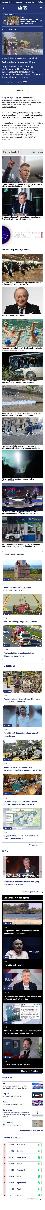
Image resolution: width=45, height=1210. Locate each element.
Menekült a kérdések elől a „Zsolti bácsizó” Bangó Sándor (21, 734)
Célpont (6, 1094)
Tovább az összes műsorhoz (29, 1131)
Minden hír (33, 845)
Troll (19, 1189)
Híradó (5, 584)
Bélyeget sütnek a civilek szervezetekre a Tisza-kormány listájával (20, 837)
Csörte (5, 1102)
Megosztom (21, 90)
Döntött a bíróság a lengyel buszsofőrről (20, 622)
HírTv (3, 29)
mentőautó (33, 58)
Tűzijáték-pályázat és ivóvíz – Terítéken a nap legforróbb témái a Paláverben (22, 997)
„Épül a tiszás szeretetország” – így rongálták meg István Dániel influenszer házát (22, 1031)
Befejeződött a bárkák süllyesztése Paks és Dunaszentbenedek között (21, 932)
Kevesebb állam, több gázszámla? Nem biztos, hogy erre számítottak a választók (21, 883)
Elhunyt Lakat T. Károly (12, 965)
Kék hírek (12, 29)
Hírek (5, 618)
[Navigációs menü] (4, 8)
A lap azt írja (7, 97)
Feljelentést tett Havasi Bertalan (16, 1065)
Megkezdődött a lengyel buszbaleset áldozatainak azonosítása (18, 654)
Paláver (6, 993)
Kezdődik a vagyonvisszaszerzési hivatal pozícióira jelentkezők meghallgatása (20, 802)
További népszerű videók (31, 892)
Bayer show (7, 1110)
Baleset (4, 58)
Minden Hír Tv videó (29, 1071)
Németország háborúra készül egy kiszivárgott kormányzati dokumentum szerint (22, 768)
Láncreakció (8, 1122)
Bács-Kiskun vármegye (18, 58)
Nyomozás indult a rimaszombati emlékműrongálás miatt (17, 588)
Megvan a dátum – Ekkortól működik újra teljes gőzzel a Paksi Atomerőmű (30, 21)
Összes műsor (32, 1199)
